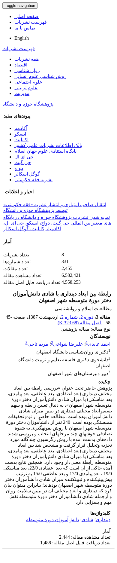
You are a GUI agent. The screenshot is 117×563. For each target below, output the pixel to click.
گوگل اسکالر (27, 173)
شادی (87, 519)
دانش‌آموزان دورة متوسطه (52, 519)
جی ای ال (24, 156)
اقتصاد (20, 64)
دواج (18, 168)
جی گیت (22, 162)
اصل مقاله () (80, 322)
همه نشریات (26, 59)
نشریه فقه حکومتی (33, 179)
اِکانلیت (21, 139)
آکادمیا (20, 128)
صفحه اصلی (26, 16)
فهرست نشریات (30, 22)
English (21, 38)
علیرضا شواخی (68, 344)
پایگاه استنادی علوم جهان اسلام (45, 151)
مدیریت (21, 93)
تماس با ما (24, 27)
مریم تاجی (38, 344)
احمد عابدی (99, 344)
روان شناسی (27, 70)
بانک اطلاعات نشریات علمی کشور (48, 145)
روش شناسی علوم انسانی (40, 76)
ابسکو (20, 133)
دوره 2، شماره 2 (77, 317)
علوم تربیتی (26, 87)
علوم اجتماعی (28, 81)
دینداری (103, 519)
